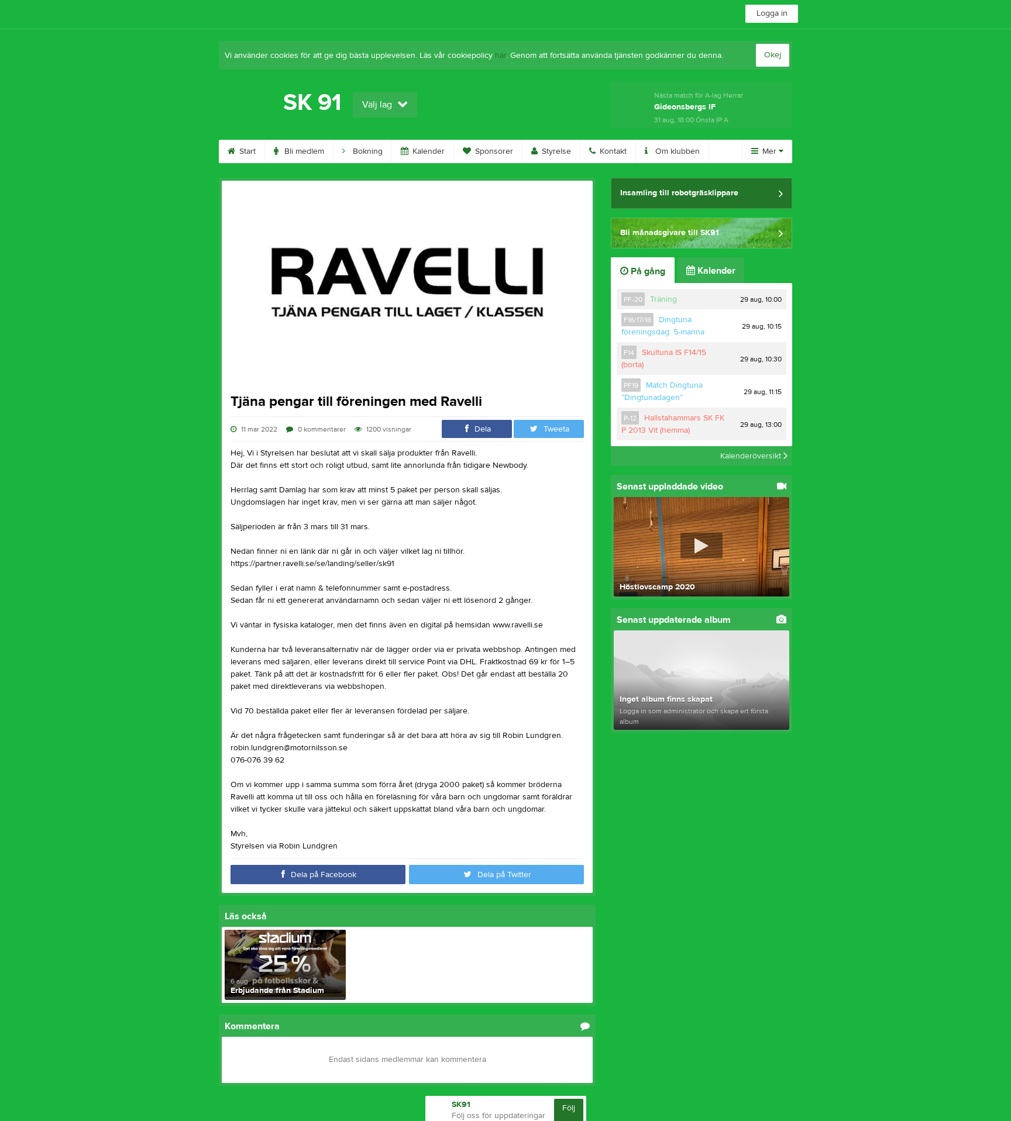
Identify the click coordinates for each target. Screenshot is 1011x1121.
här (500, 55)
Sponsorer (493, 151)
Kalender (427, 151)
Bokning (366, 151)
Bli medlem (303, 151)
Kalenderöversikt (751, 456)
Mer (769, 151)
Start (246, 151)
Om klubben (676, 151)
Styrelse (555, 151)
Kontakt (612, 151)
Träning (663, 299)
